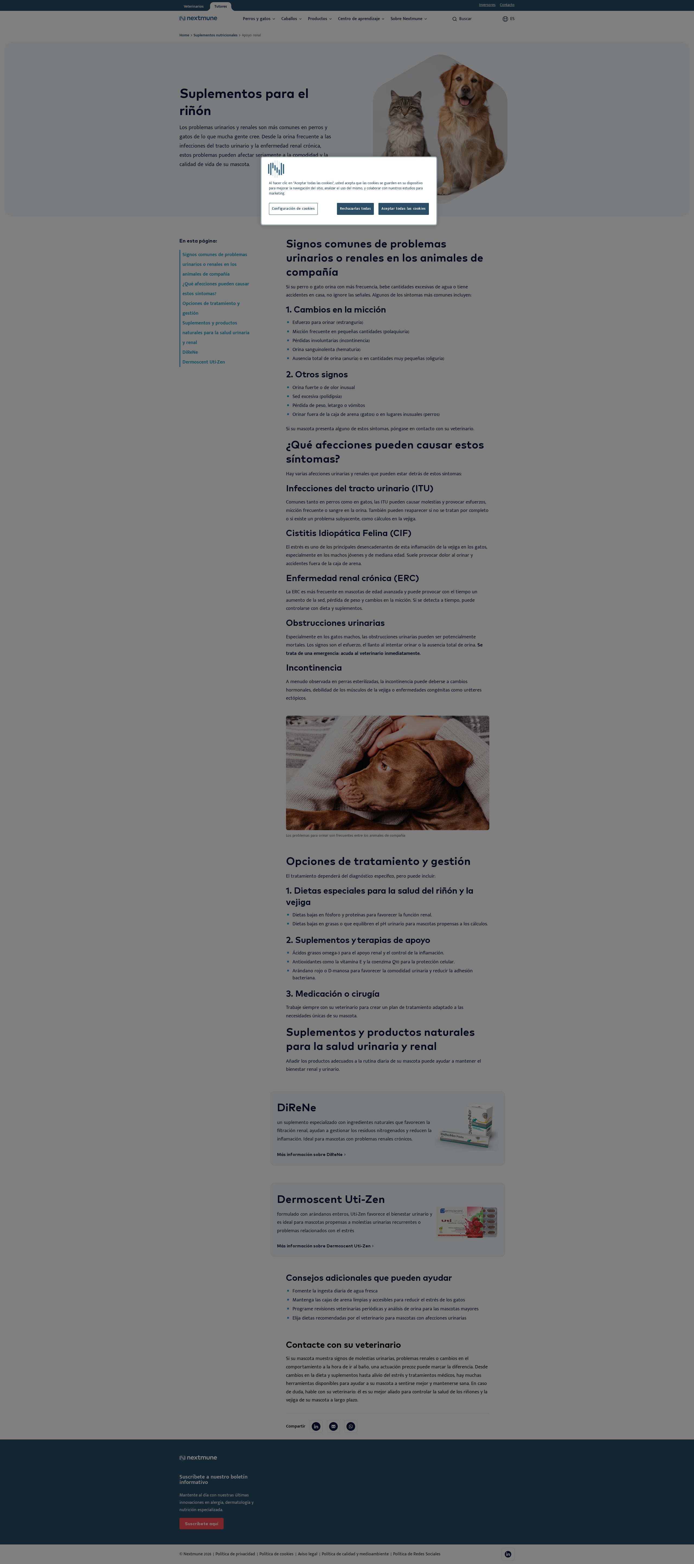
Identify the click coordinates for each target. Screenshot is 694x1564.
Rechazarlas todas (355, 209)
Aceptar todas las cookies (403, 209)
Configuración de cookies (293, 209)
